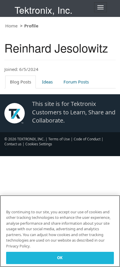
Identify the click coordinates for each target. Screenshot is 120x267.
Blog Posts (20, 82)
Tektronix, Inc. (44, 9)
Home (11, 26)
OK (60, 257)
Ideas (47, 82)
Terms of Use (59, 139)
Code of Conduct (87, 139)
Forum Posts (76, 82)
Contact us (13, 144)
